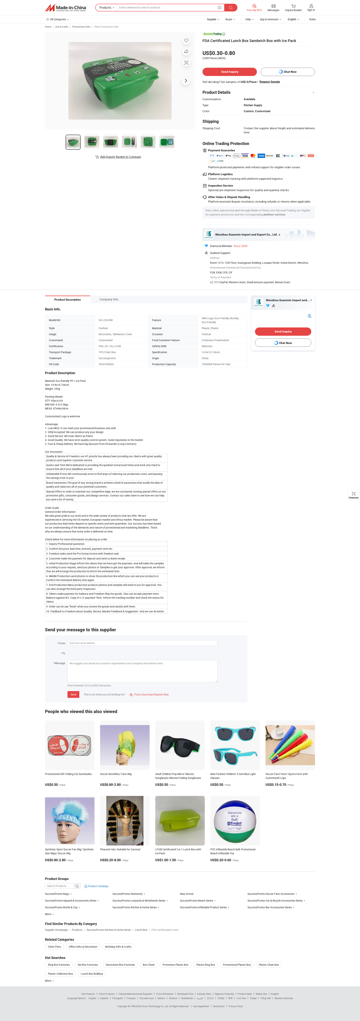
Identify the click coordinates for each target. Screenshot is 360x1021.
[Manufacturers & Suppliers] (65, 8)
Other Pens (54, 946)
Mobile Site (261, 993)
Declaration (219, 1006)
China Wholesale (164, 993)
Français (131, 998)
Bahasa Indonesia (284, 998)
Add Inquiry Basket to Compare (120, 157)
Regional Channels (224, 993)
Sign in (311, 10)
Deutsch (173, 998)
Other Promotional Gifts (106, 26)
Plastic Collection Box (60, 973)
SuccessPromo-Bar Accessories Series (270, 907)
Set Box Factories (88, 964)
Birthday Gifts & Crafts (118, 946)
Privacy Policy (236, 1006)
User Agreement (201, 1006)
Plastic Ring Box (205, 964)
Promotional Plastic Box (237, 964)
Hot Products (88, 993)
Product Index (245, 993)
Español (104, 998)
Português (117, 998)
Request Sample (270, 81)
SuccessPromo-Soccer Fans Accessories (271, 894)
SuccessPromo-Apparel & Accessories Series (70, 900)
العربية (200, 998)
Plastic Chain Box (269, 964)
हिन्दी (230, 998)
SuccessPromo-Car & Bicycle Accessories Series (275, 900)
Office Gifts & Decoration (83, 946)
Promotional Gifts (81, 26)
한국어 (210, 998)
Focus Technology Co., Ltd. (155, 1006)
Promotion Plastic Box (175, 964)
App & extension (269, 19)
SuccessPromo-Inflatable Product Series (203, 907)
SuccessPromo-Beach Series (196, 900)
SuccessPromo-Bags (57, 894)
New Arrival (186, 894)
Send (73, 694)
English (92, 998)
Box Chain (149, 964)
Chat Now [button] (290, 72)
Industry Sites (204, 993)
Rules (312, 19)
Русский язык (147, 998)
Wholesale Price (185, 993)
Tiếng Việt (265, 998)
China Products (107, 993)
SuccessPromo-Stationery (127, 894)
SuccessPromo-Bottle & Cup (61, 907)
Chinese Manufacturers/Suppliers (135, 993)
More (48, 980)
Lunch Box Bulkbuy (92, 973)
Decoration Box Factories (120, 964)
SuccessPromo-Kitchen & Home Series (134, 907)
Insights (275, 993)
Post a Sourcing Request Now (149, 694)
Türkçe (253, 998)
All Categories (58, 19)
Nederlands (187, 998)
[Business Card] (309, 316)
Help (248, 19)
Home (48, 26)
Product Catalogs (97, 886)
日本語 (221, 998)
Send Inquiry (229, 72)
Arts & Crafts (61, 26)
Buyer (229, 19)
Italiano (161, 998)
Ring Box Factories (59, 964)
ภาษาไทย (241, 998)
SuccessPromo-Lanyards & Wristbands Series (138, 900)
